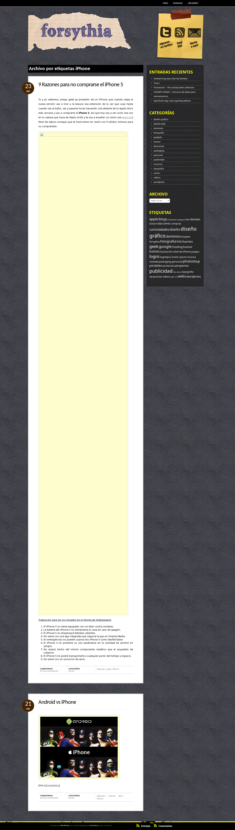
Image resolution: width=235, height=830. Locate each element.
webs (182, 276)
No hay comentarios (49, 671)
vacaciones (155, 276)
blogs (163, 219)
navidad (154, 261)
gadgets (158, 137)
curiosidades (159, 229)
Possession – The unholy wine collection (174, 87)
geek (153, 246)
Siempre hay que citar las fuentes (170, 78)
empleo (185, 236)
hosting (177, 247)
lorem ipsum (179, 257)
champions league (176, 219)
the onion (177, 272)
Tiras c (157, 83)
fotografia (159, 132)
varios (157, 173)
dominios (158, 128)
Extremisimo (51, 785)
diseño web (159, 123)
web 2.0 (174, 277)
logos (154, 256)
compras (176, 223)
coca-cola (155, 223)
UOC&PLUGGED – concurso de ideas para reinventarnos (174, 94)
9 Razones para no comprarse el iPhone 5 (80, 85)
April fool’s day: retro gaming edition (172, 100)
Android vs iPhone (57, 702)
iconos (154, 251)
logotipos (165, 257)
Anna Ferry (94, 826)
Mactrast (127, 117)
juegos (195, 251)
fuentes (187, 241)
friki (179, 241)
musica (191, 257)
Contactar (178, 3)
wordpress (159, 182)
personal (158, 155)
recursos (158, 164)
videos (157, 177)
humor (71, 671)
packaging (159, 150)
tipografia (159, 168)
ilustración (159, 146)
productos (169, 265)
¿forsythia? (193, 3)
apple (108, 669)
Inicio (165, 3)
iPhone (116, 669)
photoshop (191, 261)
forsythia (154, 241)
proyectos (182, 266)
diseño (175, 229)
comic (166, 223)
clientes (195, 219)
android (111, 796)
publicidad (159, 159)
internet (177, 251)
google (165, 246)
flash (120, 796)
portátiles (155, 266)
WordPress (65, 826)
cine (186, 219)
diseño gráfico (161, 119)
